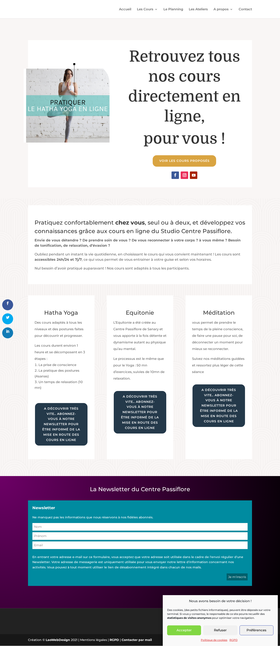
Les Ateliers (198, 9)
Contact (245, 9)
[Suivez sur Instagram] (184, 175)
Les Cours (145, 9)
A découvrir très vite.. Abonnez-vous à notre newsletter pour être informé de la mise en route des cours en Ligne (61, 424)
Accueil (125, 9)
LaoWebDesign (58, 640)
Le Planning (173, 9)
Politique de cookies (214, 640)
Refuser (220, 630)
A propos (221, 9)
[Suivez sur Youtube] (193, 175)
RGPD (233, 640)
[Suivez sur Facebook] (175, 175)
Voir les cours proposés (184, 161)
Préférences (256, 630)
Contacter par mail (137, 640)
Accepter (184, 630)
